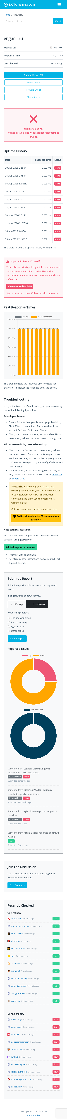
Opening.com (22, 4)
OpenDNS (57, 474)
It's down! (37, 604)
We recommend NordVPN (20, 286)
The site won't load (21, 617)
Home (7, 14)
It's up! (17, 604)
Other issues (17, 630)
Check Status (33, 97)
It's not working (19, 622)
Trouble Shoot (33, 89)
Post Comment (17, 885)
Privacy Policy (33, 1115)
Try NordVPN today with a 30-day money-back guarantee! (38, 518)
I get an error (18, 626)
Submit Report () (33, 74)
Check (58, 21)
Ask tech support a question (20, 547)
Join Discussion (33, 82)
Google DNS (18, 478)
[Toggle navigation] (59, 4)
